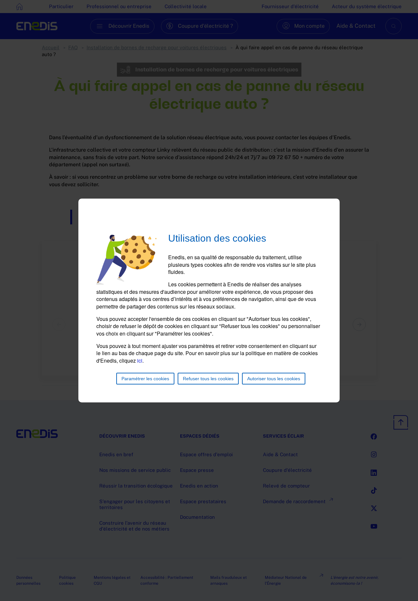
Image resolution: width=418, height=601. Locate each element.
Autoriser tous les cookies (273, 378)
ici (139, 360)
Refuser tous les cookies (208, 378)
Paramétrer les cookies (145, 378)
